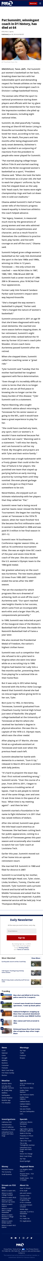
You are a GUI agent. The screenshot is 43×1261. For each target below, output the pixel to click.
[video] (36, 964)
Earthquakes (6, 1095)
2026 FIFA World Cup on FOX (27, 1084)
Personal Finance (7, 1169)
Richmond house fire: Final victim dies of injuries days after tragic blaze (26, 1031)
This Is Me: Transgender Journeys (27, 1144)
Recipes (22, 1058)
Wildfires (4, 1060)
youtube (15, 1238)
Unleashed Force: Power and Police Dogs (7, 1134)
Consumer (5, 1065)
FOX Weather (6, 1103)
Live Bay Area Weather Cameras (8, 1087)
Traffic (22, 1053)
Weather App (6, 1100)
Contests (23, 1055)
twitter (31, 1238)
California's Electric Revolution (26, 1123)
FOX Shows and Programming (25, 1199)
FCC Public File (25, 1219)
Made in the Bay (25, 1133)
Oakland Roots (25, 1101)
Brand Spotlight (25, 1161)
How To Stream (25, 1188)
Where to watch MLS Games (9, 1226)
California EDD (7, 1122)
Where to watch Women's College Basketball (7, 1217)
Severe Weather (7, 1098)
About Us (24, 1185)
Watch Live (33, 3)
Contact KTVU (24, 1196)
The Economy (6, 1172)
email (11, 1238)
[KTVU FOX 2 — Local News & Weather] (8, 3)
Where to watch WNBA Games (7, 1222)
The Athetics (24, 1106)
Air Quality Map (7, 1090)
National (4, 1053)
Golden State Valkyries (24, 1098)
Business (5, 1063)
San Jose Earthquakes (27, 1111)
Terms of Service (23, 949)
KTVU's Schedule (25, 1202)
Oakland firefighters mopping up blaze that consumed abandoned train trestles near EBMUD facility (27, 1014)
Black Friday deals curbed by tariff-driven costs (15, 980)
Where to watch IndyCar (7, 1205)
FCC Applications (25, 1221)
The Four (23, 1126)
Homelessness (7, 1125)
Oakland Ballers (25, 1104)
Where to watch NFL (9, 1191)
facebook (19, 1238)
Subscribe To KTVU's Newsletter (27, 1213)
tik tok (27, 1238)
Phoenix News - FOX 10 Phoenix (27, 1175)
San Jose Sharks (25, 1109)
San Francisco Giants (27, 1095)
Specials (23, 1119)
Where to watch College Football (7, 1194)
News (4, 1047)
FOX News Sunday (8, 1073)
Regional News (27, 1166)
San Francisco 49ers (26, 1088)
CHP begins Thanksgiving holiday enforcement (13, 971)
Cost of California (7, 1127)
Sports (11, 32)
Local (3, 1050)
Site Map (23, 1216)
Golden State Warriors (24, 1091)
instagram (23, 1238)
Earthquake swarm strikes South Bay (14, 961)
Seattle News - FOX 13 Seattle (26, 1179)
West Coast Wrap (7, 1070)
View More (35, 958)
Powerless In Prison (8, 1130)
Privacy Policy (24, 948)
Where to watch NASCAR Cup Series (8, 1201)
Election (4, 1075)
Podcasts (5, 1068)
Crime (4, 1055)
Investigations (8, 1119)
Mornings (24, 1047)
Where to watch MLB (9, 1197)
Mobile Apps (24, 1209)
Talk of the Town (25, 1141)
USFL (21, 1114)
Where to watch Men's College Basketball (7, 1210)
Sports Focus (24, 1138)
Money (5, 1166)
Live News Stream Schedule (26, 1206)
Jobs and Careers (25, 1193)
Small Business (7, 1174)
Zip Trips (23, 1050)
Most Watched (8, 958)
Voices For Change (26, 1154)
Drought (4, 1058)
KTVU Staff (23, 1191)
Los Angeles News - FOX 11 (26, 1170)
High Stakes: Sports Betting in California (26, 1130)
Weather (6, 1080)
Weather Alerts (7, 1083)
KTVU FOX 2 (5, 32)
